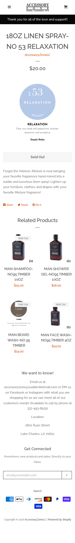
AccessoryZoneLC (37, 55)
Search (38, 491)
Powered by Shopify (59, 519)
